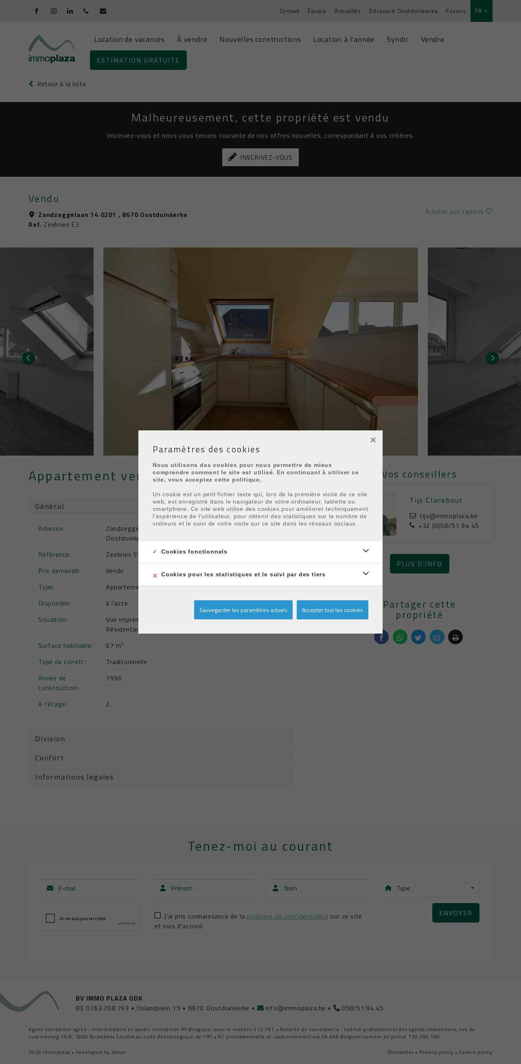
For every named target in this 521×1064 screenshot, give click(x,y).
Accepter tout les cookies (332, 610)
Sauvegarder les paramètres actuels (243, 610)
